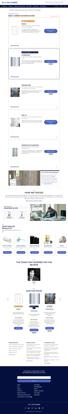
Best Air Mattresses (13, 350)
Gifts (65, 6)
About (19, 388)
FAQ (18, 387)
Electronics (4, 6)
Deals (61, 6)
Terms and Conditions (23, 394)
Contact (19, 390)
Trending (56, 6)
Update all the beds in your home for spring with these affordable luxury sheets (51, 349)
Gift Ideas (37, 392)
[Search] (47, 3)
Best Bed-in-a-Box (13, 352)
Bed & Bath (29, 6)
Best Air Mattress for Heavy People (16, 344)
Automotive (35, 6)
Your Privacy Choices (23, 396)
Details (38, 10)
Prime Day (37, 394)
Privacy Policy (21, 392)
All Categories (43, 6)
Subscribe (34, 381)
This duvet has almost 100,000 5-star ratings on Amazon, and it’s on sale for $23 (51, 353)
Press (35, 388)
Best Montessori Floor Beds (15, 348)
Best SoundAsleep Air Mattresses (16, 346)
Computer (10, 6)
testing (53, 176)
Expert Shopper (38, 390)
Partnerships (38, 387)
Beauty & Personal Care (19, 6)
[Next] (60, 299)
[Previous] (8, 299)
